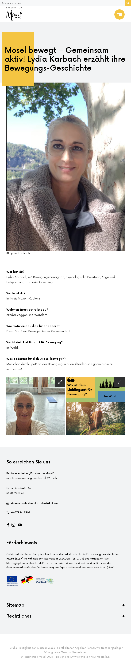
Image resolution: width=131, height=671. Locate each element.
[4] (95, 406)
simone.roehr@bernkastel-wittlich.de (34, 503)
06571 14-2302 (20, 512)
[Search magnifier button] (128, 3)
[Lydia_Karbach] (35, 406)
